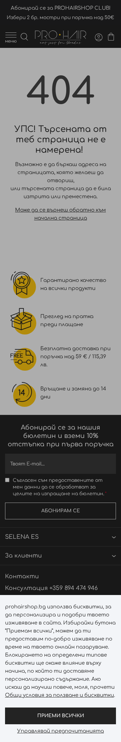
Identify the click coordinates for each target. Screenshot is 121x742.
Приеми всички (60, 715)
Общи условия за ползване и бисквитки (59, 695)
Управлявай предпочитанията (60, 731)
